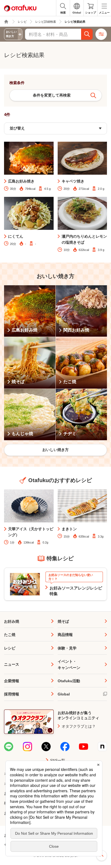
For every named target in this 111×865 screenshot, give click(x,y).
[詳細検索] (101, 34)
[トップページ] (6, 22)
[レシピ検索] (87, 34)
